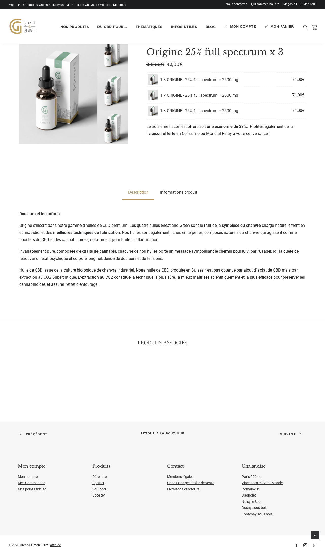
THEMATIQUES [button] (149, 27)
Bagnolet (249, 495)
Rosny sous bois (254, 508)
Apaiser (98, 483)
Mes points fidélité (32, 489)
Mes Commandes (31, 483)
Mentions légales (180, 477)
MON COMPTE (243, 26)
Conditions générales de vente (190, 483)
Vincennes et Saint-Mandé (262, 483)
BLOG (211, 27)
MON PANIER (282, 26)
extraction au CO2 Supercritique (47, 277)
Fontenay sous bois (257, 514)
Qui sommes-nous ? (265, 4)
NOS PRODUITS (74, 27)
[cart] (313, 26)
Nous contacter (236, 4)
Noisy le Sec (251, 502)
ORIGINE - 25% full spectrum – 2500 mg (202, 79)
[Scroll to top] (315, 534)
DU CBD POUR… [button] (112, 27)
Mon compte (28, 477)
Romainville (251, 489)
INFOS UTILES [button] (184, 27)
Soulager (99, 489)
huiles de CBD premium (106, 225)
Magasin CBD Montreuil (299, 4)
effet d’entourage (82, 284)
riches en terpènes (186, 232)
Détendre (99, 477)
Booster (98, 495)
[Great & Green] (22, 26)
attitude (55, 545)
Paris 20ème (251, 477)
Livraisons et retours (183, 489)
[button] (306, 27)
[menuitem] (237, 4)
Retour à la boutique (163, 433)
